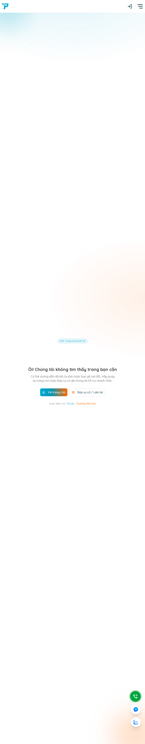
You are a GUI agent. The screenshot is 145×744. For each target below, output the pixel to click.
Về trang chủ (56, 392)
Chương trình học (86, 403)
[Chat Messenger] (136, 709)
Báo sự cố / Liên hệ (90, 392)
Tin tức (70, 403)
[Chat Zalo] (136, 722)
